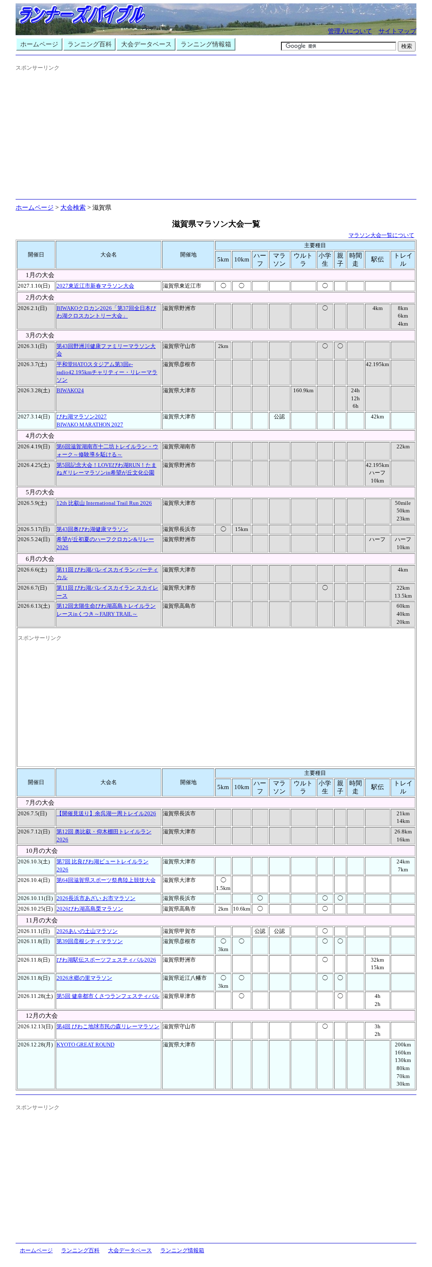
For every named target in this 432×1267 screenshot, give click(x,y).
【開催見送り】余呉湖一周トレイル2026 (106, 813)
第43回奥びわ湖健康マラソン (92, 529)
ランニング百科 (90, 44)
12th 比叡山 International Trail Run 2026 (104, 503)
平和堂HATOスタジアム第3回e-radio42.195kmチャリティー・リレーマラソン (107, 372)
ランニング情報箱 (206, 44)
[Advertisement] (216, 137)
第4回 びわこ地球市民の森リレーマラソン (108, 1026)
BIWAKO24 (70, 390)
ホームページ (39, 44)
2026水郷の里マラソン (84, 978)
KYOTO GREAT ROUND (85, 1044)
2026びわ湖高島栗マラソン (90, 909)
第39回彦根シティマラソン (90, 941)
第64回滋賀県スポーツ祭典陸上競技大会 (106, 880)
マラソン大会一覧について (381, 235)
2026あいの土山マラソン (87, 931)
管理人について (350, 31)
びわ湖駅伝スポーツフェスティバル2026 (106, 960)
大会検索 (73, 207)
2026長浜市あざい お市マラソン (96, 898)
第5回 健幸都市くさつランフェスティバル (108, 996)
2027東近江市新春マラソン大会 (95, 286)
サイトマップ (397, 31)
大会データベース (146, 44)
